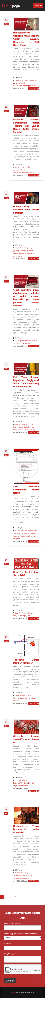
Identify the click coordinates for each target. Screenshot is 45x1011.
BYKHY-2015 (23, 783)
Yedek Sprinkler (20, 341)
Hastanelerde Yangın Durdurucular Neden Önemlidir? (26, 829)
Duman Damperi (20, 695)
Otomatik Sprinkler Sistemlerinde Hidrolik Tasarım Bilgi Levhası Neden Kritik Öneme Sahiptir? (26, 126)
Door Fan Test (20, 613)
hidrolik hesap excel (22, 530)
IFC (27, 875)
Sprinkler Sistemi (28, 173)
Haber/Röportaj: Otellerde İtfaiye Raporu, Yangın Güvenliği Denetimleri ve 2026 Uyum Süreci (26, 39)
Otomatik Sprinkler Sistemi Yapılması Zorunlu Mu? (26, 739)
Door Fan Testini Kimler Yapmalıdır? (26, 574)
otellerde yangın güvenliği (27, 86)
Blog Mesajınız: (10, 954)
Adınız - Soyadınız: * (12, 923)
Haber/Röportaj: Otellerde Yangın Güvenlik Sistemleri (26, 209)
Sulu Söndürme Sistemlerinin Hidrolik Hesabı (26, 489)
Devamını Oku (34, 88)
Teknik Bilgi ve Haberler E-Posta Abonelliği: (21, 933)
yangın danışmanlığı (21, 80)
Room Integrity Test (23, 616)
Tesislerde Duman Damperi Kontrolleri (26, 661)
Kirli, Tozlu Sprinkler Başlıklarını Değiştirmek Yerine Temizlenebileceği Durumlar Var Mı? (26, 382)
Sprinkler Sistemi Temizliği (26, 430)
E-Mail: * (7, 944)
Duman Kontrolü (25, 698)
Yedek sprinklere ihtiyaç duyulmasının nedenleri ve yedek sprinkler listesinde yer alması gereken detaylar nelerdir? (26, 298)
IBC (24, 875)
